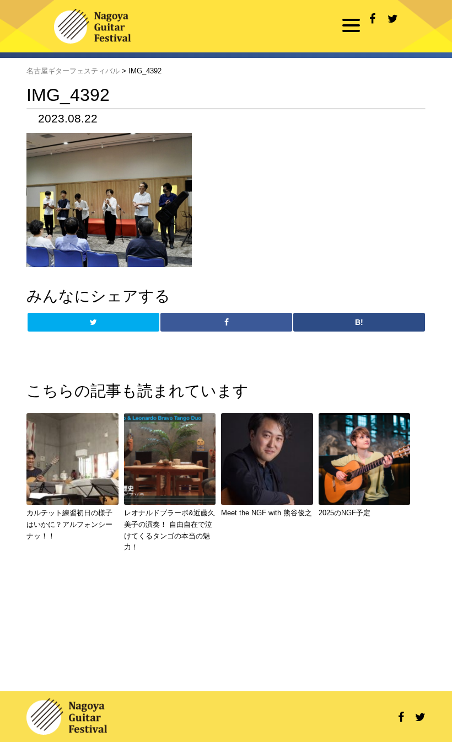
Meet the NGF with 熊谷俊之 (266, 513)
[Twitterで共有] (393, 19)
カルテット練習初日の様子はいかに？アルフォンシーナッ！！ (69, 524)
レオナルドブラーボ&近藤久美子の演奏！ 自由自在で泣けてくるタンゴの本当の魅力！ (169, 530)
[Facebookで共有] (372, 19)
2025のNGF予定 (344, 513)
